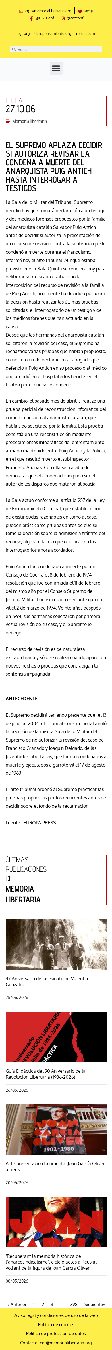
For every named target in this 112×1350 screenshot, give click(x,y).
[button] (56, 68)
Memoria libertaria (30, 121)
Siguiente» (94, 1304)
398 (74, 1304)
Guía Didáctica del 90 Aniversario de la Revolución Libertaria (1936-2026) (46, 1074)
